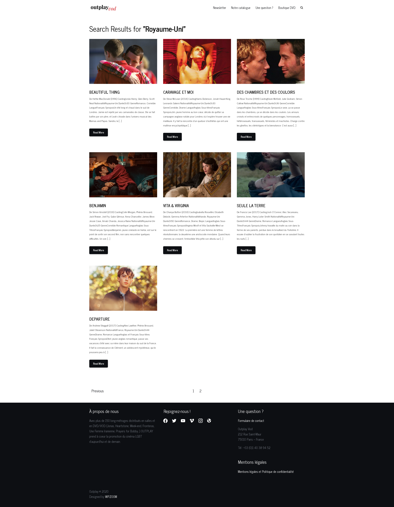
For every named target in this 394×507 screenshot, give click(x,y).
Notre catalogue (240, 7)
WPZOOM (111, 496)
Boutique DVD (287, 7)
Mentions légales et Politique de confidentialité (266, 471)
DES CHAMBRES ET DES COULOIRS (266, 92)
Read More (98, 132)
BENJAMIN (97, 205)
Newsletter (219, 7)
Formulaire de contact (251, 420)
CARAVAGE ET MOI (178, 92)
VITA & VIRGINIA (176, 205)
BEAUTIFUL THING (104, 92)
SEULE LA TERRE (251, 205)
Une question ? (264, 7)
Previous (97, 391)
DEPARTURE (99, 319)
